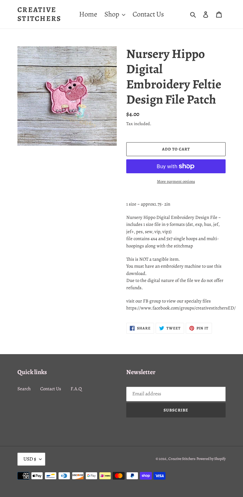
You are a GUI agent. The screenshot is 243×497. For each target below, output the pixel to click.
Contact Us (50, 388)
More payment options (176, 181)
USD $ (29, 459)
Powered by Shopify (211, 458)
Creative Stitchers (39, 14)
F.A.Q (76, 388)
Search (24, 388)
